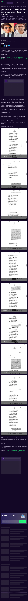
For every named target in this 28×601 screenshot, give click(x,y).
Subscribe (22, 521)
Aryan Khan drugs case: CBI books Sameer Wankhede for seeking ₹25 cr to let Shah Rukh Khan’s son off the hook (14, 59)
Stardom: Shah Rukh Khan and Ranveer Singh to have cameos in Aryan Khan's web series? (13, 451)
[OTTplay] (3, 3)
